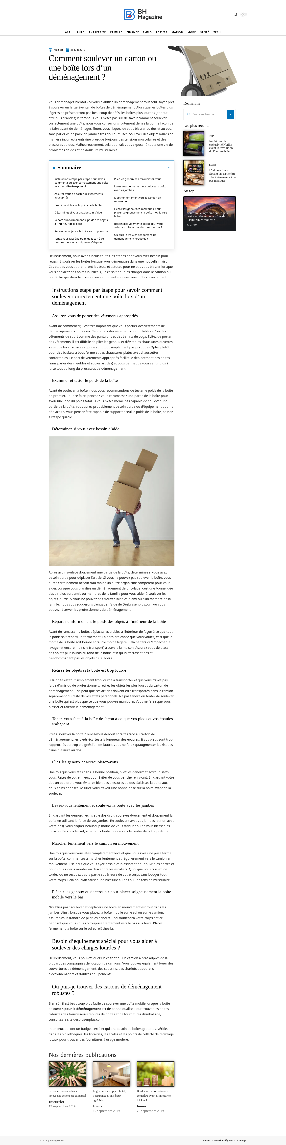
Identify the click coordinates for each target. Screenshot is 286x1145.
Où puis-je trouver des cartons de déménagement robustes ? (135, 236)
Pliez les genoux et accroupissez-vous (137, 179)
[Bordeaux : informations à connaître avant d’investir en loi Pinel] (155, 1074)
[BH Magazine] (143, 14)
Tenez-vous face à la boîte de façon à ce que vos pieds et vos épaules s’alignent (79, 240)
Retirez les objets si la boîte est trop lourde (81, 231)
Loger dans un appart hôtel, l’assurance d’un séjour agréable (109, 1095)
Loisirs (97, 1106)
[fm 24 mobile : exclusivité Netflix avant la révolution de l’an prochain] (194, 143)
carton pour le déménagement (77, 1009)
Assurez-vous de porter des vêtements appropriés (78, 195)
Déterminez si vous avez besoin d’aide (78, 212)
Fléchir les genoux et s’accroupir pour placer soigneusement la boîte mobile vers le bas (140, 212)
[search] (235, 14)
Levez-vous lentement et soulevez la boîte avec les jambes (140, 188)
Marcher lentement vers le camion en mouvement (137, 199)
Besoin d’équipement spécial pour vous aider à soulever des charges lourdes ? (138, 225)
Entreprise (56, 1101)
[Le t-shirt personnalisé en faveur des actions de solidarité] (67, 1074)
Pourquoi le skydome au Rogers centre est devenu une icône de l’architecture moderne (207, 216)
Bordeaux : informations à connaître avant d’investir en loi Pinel (154, 1095)
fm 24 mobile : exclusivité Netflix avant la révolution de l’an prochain (221, 146)
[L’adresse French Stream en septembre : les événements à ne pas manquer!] (194, 172)
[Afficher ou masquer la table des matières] (125, 168)
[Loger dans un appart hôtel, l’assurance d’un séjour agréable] (111, 1074)
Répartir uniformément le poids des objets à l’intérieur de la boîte (81, 221)
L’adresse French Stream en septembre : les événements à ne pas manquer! (222, 175)
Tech (211, 135)
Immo (141, 1106)
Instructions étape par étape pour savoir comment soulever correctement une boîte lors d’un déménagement (81, 182)
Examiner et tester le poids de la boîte (78, 205)
